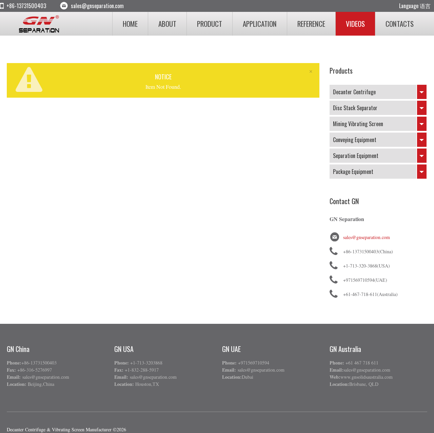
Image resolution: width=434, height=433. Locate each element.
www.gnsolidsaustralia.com (366, 377)
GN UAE (231, 349)
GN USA (124, 349)
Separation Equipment (355, 156)
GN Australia (345, 349)
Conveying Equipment (354, 140)
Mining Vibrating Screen (358, 124)
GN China (18, 349)
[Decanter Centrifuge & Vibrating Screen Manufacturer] (41, 24)
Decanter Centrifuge (354, 92)
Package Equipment (353, 172)
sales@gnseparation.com (366, 237)
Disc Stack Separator (355, 108)
